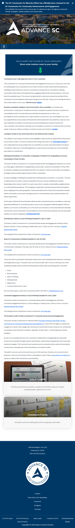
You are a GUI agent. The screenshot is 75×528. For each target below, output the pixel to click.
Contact (37, 493)
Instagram (37, 505)
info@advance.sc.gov (56, 291)
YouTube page (45, 234)
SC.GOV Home (7, 518)
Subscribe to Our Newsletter (37, 497)
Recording (13, 229)
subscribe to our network (60, 355)
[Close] (72, 3)
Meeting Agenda (62, 247)
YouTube (37, 509)
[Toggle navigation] (4, 46)
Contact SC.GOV (52, 518)
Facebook (37, 501)
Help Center (37, 518)
